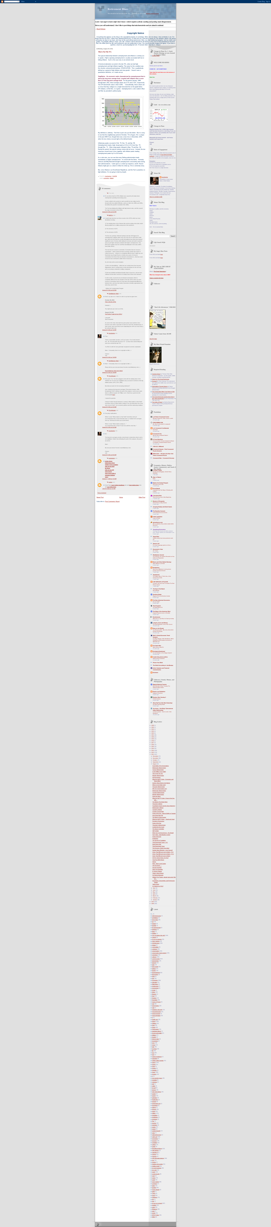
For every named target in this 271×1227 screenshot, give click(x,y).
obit (153, 1084)
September (156, 762)
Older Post (142, 497)
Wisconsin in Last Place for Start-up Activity (163, 618)
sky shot (154, 1170)
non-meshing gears (157, 1078)
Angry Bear (156, 536)
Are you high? (156, 601)
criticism (154, 957)
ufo (153, 1199)
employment (155, 986)
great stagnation (156, 1015)
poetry (153, 1111)
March (154, 895)
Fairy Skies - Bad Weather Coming (161, 834)
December (155, 756)
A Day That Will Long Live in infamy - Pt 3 (162, 852)
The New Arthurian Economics (161, 600)
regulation (154, 1142)
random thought (156, 1130)
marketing (154, 1058)
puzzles (154, 1123)
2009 (152, 903)
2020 (152, 737)
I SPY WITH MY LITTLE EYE (160, 581)
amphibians (155, 917)
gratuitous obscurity (157, 1009)
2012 (152, 752)
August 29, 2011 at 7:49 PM (109, 357)
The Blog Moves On (158, 607)
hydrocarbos (155, 1029)
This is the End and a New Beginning (162, 497)
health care (155, 1019)
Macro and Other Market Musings (162, 562)
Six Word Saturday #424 (159, 704)
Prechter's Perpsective (158, 821)
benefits (154, 925)
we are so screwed (157, 1203)
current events (156, 958)
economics (106, 178)
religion (154, 1144)
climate (154, 945)
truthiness (154, 1197)
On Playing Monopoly (157, 875)
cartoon (154, 937)
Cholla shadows (157, 698)
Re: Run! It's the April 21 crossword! (161, 424)
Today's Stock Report (158, 873)
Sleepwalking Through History (160, 386)
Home (121, 497)
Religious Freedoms (157, 693)
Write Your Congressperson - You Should (163, 832)
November (155, 758)
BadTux (111, 215)
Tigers (153, 1193)
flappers (154, 994)
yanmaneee (112, 458)
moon (153, 1066)
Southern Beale (157, 594)
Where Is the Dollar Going (159, 784)
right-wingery (155, 1150)
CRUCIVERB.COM (158, 422)
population (154, 1115)
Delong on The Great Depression (160, 379)
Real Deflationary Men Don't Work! (114, 370)
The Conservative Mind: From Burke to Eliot (163, 391)
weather (154, 1205)
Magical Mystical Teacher (160, 684)
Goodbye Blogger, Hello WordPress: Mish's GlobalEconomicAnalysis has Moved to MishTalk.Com (163, 640)
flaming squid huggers (152, 13)
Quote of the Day (156, 823)
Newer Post (100, 497)
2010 (152, 901)
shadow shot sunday (157, 1164)
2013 (152, 750)
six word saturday (156, 1168)
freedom (154, 998)
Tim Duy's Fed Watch (159, 589)
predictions (155, 1117)
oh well (154, 1088)
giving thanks (155, 1005)
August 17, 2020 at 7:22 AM (109, 478)
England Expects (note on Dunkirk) (161, 613)
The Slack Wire (157, 645)
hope (153, 1025)
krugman (154, 1048)
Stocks (154, 861)
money (154, 1064)
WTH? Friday (155, 1215)
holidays (154, 1023)
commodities (155, 947)
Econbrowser (156, 617)
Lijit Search (152, 245)
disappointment (156, 972)
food (153, 996)
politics (154, 1113)
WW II (153, 1217)
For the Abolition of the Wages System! (162, 652)
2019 (152, 738)
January (155, 899)
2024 (152, 729)
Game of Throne (156, 1002)
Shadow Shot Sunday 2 (159, 697)
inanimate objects (156, 1031)
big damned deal (156, 927)
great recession (156, 1013)
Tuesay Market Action (158, 769)
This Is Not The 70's (157, 773)
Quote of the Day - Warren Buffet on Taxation (164, 813)
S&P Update (155, 830)
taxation (154, 1187)
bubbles (154, 933)
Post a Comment (102, 492)
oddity (153, 1086)
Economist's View (158, 549)
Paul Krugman (157, 605)
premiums (154, 1119)
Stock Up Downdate (157, 869)
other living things (156, 1091)
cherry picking (155, 941)
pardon (154, 1093)
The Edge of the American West (161, 611)
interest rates (155, 1039)
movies (154, 1068)
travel (153, 1195)
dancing (154, 962)
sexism (154, 1162)
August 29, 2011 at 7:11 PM (109, 330)
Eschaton (155, 672)
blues (153, 931)
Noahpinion (156, 567)
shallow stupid (155, 1166)
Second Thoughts (157, 867)
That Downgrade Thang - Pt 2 (160, 842)
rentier (153, 1146)
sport (153, 1175)
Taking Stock (155, 884)
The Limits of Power (157, 402)
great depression (156, 1011)
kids (153, 1046)
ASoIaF (154, 923)
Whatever (154, 1209)
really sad (154, 1136)
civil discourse (155, 943)
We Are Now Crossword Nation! (160, 435)
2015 (152, 746)
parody (154, 1095)
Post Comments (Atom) (112, 501)
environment (155, 988)
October (155, 760)
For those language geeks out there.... (162, 545)
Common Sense (156, 374)
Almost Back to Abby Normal (160, 502)
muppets (154, 1070)
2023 (152, 731)
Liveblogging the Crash (158, 827)
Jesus (153, 1045)
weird (153, 1207)
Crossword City (157, 433)
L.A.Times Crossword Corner (161, 416)
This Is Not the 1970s (110, 301)
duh (153, 978)
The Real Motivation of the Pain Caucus (162, 624)
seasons (154, 1156)
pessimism (155, 1105)
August (155, 764)
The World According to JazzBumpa (163, 665)
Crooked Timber (157, 470)
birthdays (154, 929)
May (154, 892)
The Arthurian (112, 376)
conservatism (155, 951)
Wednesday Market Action (159, 767)
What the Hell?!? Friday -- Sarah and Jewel (163, 819)
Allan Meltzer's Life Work (159, 563)
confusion (154, 949)
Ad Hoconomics (156, 777)
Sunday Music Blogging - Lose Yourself (162, 850)
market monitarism (157, 1056)
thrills (153, 1191)
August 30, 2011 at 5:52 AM (109, 427)
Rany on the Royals (158, 628)
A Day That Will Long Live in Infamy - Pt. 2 (163, 854)
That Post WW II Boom (158, 859)
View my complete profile (156, 196)
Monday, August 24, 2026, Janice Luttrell (163, 418)
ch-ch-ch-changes (157, 939)
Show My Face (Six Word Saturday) (162, 703)
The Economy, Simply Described (160, 848)
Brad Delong (101, 29)
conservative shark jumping (159, 953)
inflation (112, 178)
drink (153, 976)
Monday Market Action (158, 775)
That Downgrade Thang (158, 846)
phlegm (154, 1107)
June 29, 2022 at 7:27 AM (108, 488)
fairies (153, 992)
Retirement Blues (118, 9)
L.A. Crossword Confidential (161, 428)
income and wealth (157, 1033)
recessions (155, 1138)
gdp (153, 1003)
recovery (154, 1140)
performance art (156, 1103)
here (113, 394)
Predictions (155, 838)
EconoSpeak (156, 488)
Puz (153, 1121)
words (153, 1213)
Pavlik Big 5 (155, 1099)
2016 (152, 744)
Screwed (154, 381)
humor (153, 1027)
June (154, 890)
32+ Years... (156, 550)
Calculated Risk (157, 495)
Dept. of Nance (157, 477)
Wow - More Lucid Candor (159, 863)
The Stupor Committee (158, 829)
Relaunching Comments (159, 658)
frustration (154, 1000)
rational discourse (156, 1134)
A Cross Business (158, 439)
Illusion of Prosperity (159, 501)
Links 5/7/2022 (156, 518)
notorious (154, 1082)
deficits (154, 968)
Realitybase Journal (158, 555)
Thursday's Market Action (159, 825)
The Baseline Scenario (159, 511)
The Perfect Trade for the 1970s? (113, 314)
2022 (152, 733)
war (153, 1201)
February (155, 897)
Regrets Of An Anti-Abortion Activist (161, 596)
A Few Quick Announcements (160, 512)
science (154, 1154)
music (153, 1072)
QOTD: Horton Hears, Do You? (160, 857)
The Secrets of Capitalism (159, 840)
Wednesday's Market (157, 807)
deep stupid (155, 966)
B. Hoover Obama (157, 871)
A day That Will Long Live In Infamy (161, 856)
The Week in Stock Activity (159, 817)
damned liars (155, 960)
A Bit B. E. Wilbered (158, 446)
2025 (152, 727)
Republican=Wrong (157, 1148)
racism (154, 1129)
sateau (110, 482)
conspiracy (155, 955)
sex (153, 1160)
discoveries (155, 974)
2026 (152, 725)
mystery (154, 1074)
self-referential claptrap (158, 1158)
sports (153, 1178)
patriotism (154, 1097)
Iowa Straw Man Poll (157, 815)
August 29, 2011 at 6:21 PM (109, 211)
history (154, 1021)
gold (153, 1007)
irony (153, 1043)
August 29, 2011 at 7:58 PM (109, 372)
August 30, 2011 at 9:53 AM (109, 454)
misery (154, 1062)
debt (153, 964)
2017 (152, 742)
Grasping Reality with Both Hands (162, 506)
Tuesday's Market (157, 809)
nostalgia (154, 1080)
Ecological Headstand (159, 651)
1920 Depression (156, 915)
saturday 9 (155, 1152)
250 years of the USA (158, 484)
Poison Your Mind (158, 662)
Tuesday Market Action (158, 792)
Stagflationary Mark (114, 293)
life (152, 1050)
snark (153, 1172)
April (154, 894)
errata (153, 990)
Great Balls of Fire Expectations (160, 765)
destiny (154, 970)
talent (153, 1185)
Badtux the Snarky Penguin (160, 483)
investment (155, 1041)
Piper (154, 478)
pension (154, 1101)
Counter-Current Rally (158, 811)
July (154, 888)
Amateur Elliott (155, 55)
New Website (156, 590)
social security (156, 1174)
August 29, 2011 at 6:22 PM (109, 290)
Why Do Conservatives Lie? (159, 788)
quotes (154, 1127)
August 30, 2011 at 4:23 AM (109, 407)
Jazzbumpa (112, 333)
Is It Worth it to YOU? (157, 886)
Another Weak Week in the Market (161, 783)
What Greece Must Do (158, 647)
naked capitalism (157, 516)
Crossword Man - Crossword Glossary (163, 458)
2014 (152, 748)
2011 (152, 754)
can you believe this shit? (158, 935)
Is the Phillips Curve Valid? (159, 771)
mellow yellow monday (158, 1060)
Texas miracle (155, 1189)
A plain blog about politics (160, 657)
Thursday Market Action (158, 786)
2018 (152, 740)
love (153, 1052)
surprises (154, 1183)
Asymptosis (156, 574)
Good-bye (155, 429)
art (152, 921)
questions (154, 1125)
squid (153, 1179)
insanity (154, 1037)
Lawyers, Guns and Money (160, 622)
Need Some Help (156, 844)
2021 (152, 735)
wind (153, 1211)
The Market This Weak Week (159, 802)
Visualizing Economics (159, 529)
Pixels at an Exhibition (159, 691)
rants (153, 1133)
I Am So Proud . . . (157, 865)
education (154, 982)
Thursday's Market (157, 803)
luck (153, 1054)
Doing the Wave (156, 796)
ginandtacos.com (158, 522)
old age (154, 1090)
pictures (154, 1109)
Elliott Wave (155, 984)
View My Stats (153, 338)
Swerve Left (156, 543)
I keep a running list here (156, 278)
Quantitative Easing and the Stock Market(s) (163, 805)
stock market (155, 1181)
